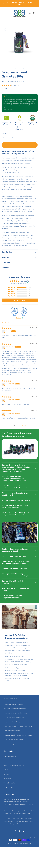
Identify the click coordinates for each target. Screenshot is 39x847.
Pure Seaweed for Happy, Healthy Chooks (18, 735)
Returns (6, 774)
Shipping (6, 770)
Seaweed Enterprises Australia (22, 843)
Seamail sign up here (11, 744)
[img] (6, 328)
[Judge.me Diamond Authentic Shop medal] (14, 311)
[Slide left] (15, 68)
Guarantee (7, 778)
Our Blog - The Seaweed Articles (15, 708)
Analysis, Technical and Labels (14, 765)
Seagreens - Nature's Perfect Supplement (18, 726)
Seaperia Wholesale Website (14, 704)
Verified (18, 318)
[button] (4, 13)
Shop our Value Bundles (12, 731)
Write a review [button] (19, 300)
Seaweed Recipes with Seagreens (15, 713)
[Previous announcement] (4, 4)
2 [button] (17, 425)
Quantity (4, 133)
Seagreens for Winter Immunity (14, 739)
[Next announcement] (36, 4)
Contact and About (10, 756)
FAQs (5, 761)
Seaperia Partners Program (13, 722)
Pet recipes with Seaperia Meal (14, 717)
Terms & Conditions (10, 783)
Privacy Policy (8, 787)
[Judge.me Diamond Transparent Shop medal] (23, 311)
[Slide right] (24, 68)
